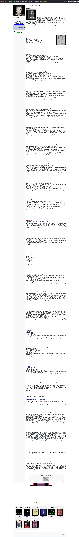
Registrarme (45, 1)
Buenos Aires (17, 22)
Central (19, 18)
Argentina (20, 22)
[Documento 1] (46, 479)
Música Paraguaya (37, 1)
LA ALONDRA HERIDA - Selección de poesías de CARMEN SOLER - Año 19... (60, 508)
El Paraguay (41, 1)
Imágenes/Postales (30, 1)
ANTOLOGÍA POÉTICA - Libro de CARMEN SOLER (43, 508)
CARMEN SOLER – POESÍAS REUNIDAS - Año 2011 (35, 520)
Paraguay (21, 18)
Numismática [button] (26, 1)
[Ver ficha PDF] (13, 32)
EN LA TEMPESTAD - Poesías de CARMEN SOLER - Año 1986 (19, 520)
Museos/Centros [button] (17, 1)
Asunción (16, 18)
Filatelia (34, 1)
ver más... (19, 516)
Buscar (77, 1)
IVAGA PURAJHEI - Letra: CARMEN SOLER (52, 507)
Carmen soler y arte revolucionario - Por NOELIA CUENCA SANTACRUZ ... (35, 508)
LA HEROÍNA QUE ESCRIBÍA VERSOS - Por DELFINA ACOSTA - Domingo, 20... (27, 508)
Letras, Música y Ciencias (12, 1)
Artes (8, 1)
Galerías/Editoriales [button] (22, 1)
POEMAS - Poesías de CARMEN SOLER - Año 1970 (27, 520)
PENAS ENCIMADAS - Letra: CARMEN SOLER (19, 507)
